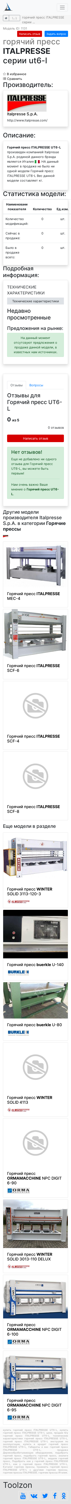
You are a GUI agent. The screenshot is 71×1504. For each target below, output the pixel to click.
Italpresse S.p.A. (22, 114)
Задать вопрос (56, 33)
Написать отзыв (29, 33)
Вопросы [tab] (36, 385)
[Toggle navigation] (62, 7)
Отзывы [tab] (16, 385)
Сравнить (14, 79)
